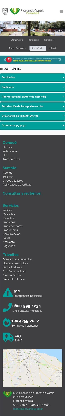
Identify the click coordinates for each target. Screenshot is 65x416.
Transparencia (11, 159)
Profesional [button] (49, 40)
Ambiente (9, 242)
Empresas (9, 222)
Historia (7, 147)
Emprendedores (12, 226)
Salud (6, 238)
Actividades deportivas (17, 184)
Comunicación (11, 234)
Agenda (7, 172)
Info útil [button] (53, 48)
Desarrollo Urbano (14, 279)
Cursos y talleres (13, 180)
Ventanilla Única (12, 267)
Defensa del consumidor (18, 259)
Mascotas (9, 214)
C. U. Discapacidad (14, 271)
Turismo (8, 176)
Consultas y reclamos (22, 193)
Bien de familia (12, 275)
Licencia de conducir (15, 263)
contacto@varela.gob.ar (28, 408)
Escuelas (8, 218)
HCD (5, 155)
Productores (10, 230)
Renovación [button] (33, 40)
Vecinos (7, 210)
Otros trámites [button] (38, 48)
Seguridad (9, 246)
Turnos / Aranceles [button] (17, 48)
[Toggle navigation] (61, 11)
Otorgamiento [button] (17, 40)
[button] (5, 60)
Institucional (10, 151)
